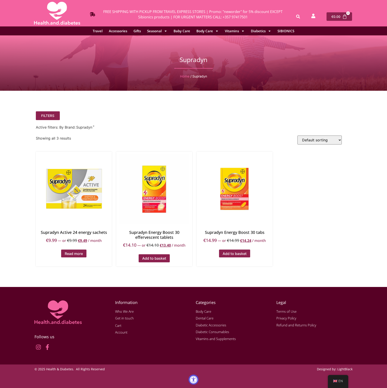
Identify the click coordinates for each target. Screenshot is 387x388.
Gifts (137, 31)
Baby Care (182, 31)
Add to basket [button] (154, 258)
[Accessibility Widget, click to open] (194, 380)
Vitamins (232, 31)
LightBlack (345, 369)
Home (184, 76)
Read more (74, 253)
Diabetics (258, 31)
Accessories (118, 31)
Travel (98, 31)
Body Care (204, 31)
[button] (298, 16)
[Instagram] (38, 347)
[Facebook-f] (47, 347)
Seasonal (154, 31)
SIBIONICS (285, 31)
